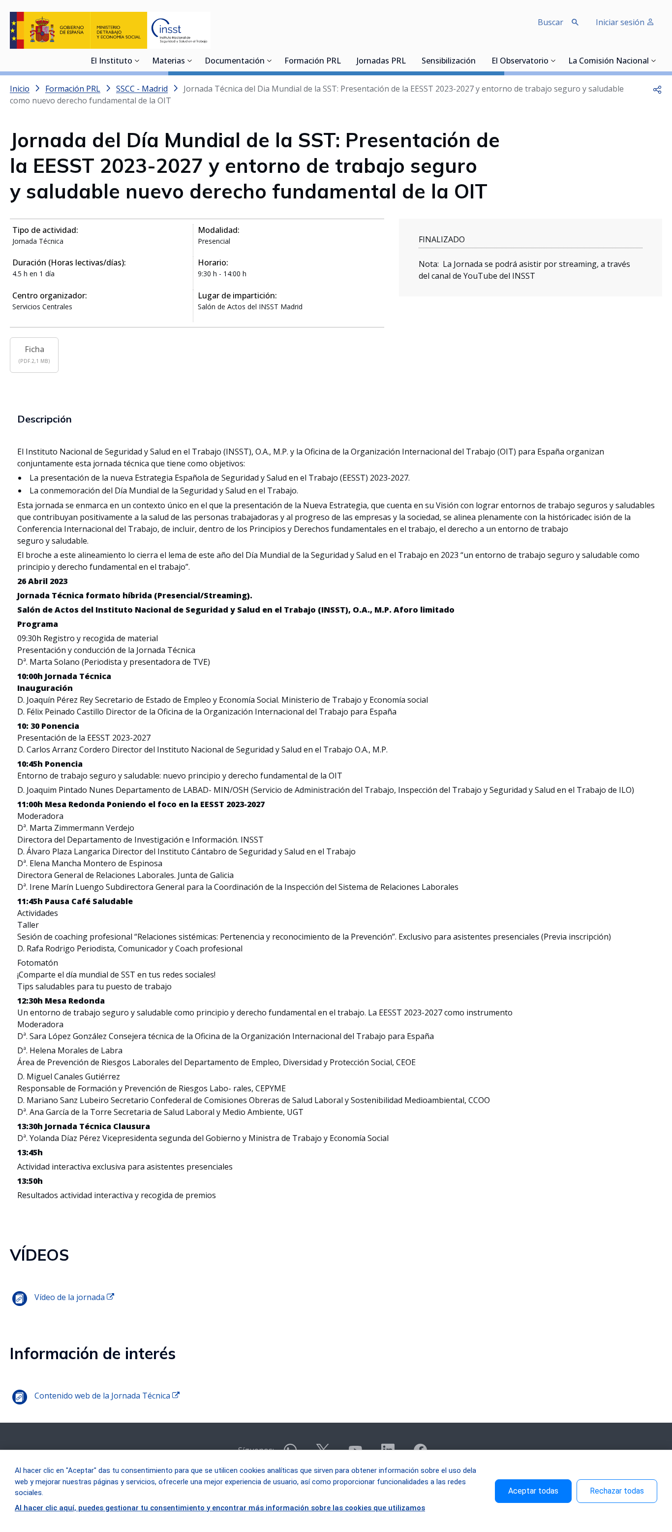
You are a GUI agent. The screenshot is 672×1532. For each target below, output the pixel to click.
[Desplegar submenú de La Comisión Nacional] (654, 60)
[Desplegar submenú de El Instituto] (137, 60)
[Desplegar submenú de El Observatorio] (553, 60)
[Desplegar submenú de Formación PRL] (344, 60)
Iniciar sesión (621, 22)
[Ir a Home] (110, 30)
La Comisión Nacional (608, 61)
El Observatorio (520, 61)
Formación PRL (312, 61)
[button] (657, 89)
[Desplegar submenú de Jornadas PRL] (409, 60)
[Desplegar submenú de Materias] (190, 60)
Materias (168, 61)
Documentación (235, 61)
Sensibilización (449, 61)
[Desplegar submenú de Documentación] (270, 60)
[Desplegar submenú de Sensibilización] (479, 60)
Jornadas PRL (381, 61)
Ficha (34, 354)
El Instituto (111, 61)
